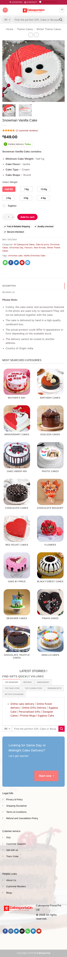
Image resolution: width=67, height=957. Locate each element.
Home (9, 29)
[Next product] (30, 34)
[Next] (59, 71)
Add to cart (27, 217)
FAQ (8, 837)
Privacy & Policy (14, 799)
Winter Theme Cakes (48, 29)
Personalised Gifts (29, 711)
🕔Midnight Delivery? (48, 2)
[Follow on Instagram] (10, 931)
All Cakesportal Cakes (24, 244)
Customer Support (16, 843)
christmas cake (15, 255)
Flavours (28, 247)
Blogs (9, 892)
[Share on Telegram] (27, 262)
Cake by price (42, 244)
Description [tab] (9, 286)
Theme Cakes (25, 29)
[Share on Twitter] (16, 262)
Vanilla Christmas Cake (34, 255)
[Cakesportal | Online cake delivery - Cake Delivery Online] (33, 10)
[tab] (11, 682)
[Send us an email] (22, 931)
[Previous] (7, 71)
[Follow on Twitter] (16, 931)
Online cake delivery (22, 703)
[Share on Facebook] (10, 262)
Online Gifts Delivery (34, 707)
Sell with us (12, 850)
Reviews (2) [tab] (8, 292)
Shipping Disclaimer (16, 805)
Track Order (12, 856)
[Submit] (61, 20)
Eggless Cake (46, 715)
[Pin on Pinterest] (22, 262)
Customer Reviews (16, 886)
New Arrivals (40, 247)
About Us (11, 880)
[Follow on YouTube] (38, 931)
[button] (5, 10)
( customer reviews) (27, 130)
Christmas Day (16, 247)
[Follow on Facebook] (5, 931)
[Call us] (27, 931)
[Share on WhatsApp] (5, 262)
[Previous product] (36, 34)
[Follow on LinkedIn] (33, 931)
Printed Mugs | (28, 715)
